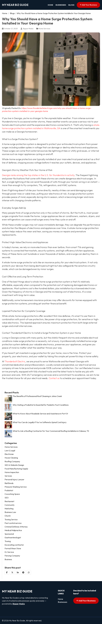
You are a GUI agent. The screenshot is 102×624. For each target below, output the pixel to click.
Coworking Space (12, 494)
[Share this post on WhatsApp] (28, 572)
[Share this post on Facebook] (7, 572)
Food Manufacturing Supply (16, 469)
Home (50, 5)
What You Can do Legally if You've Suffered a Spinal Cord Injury (39, 422)
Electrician (9, 454)
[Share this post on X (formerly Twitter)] (12, 572)
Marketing (9, 508)
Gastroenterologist (13, 537)
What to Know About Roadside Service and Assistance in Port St (40, 413)
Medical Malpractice (13, 530)
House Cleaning (11, 458)
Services (8, 476)
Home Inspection (12, 472)
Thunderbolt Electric (15, 361)
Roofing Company (12, 461)
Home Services (44, 28)
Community (9, 505)
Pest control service (13, 523)
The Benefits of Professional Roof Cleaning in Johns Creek (37, 396)
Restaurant (9, 501)
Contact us (54, 378)
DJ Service (9, 552)
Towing (8, 541)
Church (8, 516)
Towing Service (11, 519)
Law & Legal (10, 450)
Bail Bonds (9, 483)
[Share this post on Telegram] (23, 572)
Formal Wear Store (13, 548)
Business (8, 559)
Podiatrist (9, 490)
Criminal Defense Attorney (16, 527)
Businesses (61, 5)
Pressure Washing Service (16, 487)
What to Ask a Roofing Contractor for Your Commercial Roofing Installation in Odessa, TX (51, 431)
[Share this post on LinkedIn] (18, 572)
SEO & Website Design (14, 465)
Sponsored (9, 534)
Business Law (10, 512)
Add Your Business (89, 5)
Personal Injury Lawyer (14, 479)
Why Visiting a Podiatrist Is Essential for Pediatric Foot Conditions (41, 405)
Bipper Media (19, 603)
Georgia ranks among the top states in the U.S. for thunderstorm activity (38, 175)
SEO (7, 497)
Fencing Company (12, 556)
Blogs (71, 5)
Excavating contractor (14, 545)
